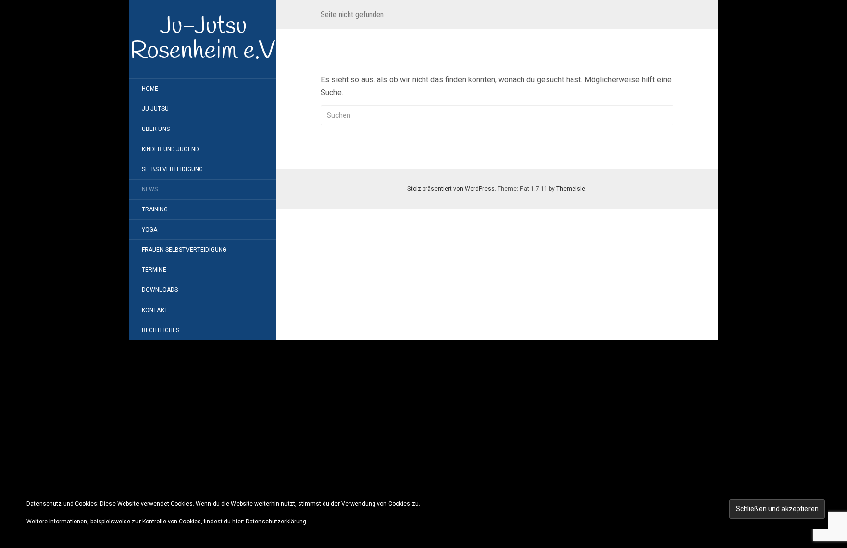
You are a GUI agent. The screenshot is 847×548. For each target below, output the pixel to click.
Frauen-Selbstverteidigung (184, 249)
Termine (154, 269)
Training (155, 209)
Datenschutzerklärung (276, 521)
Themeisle (570, 188)
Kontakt (155, 310)
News (150, 189)
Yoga (149, 229)
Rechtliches (160, 330)
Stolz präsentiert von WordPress (451, 188)
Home (150, 88)
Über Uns (156, 129)
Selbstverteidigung (172, 169)
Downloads (160, 290)
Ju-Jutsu (155, 108)
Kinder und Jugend (170, 149)
